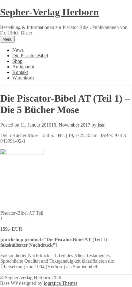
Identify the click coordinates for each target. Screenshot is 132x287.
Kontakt (20, 72)
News (18, 50)
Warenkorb (23, 77)
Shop (17, 61)
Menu (7, 39)
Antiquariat (23, 66)
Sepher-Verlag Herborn (49, 12)
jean (102, 124)
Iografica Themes (60, 283)
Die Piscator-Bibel (30, 55)
